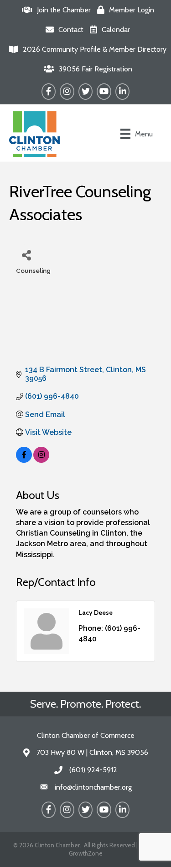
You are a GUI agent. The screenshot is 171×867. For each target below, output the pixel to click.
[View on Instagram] (41, 460)
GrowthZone (86, 853)
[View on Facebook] (24, 460)
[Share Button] (26, 254)
